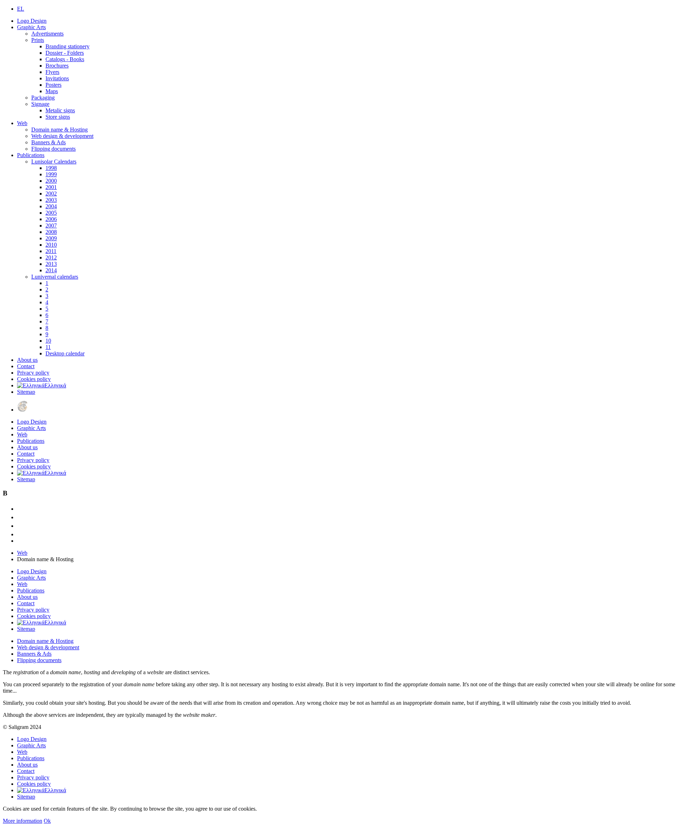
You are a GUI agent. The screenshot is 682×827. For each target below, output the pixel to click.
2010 (51, 245)
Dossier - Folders (64, 53)
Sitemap (26, 392)
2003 (51, 200)
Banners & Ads (48, 142)
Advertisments (47, 34)
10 (48, 341)
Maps (51, 91)
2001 (51, 187)
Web (22, 123)
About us (27, 360)
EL (20, 9)
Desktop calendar (65, 353)
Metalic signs (60, 110)
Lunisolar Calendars (53, 162)
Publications (30, 155)
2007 (51, 225)
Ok (47, 821)
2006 (51, 219)
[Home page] (22, 410)
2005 (51, 213)
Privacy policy (33, 373)
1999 (51, 174)
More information (22, 821)
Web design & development (62, 136)
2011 (50, 251)
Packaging (43, 98)
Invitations (57, 78)
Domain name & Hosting (59, 130)
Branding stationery (67, 46)
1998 (51, 168)
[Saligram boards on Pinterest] (20, 534)
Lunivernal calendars (54, 277)
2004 (51, 206)
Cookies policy (34, 379)
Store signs (57, 117)
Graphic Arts (31, 27)
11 (48, 347)
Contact (25, 366)
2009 (51, 238)
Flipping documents (53, 149)
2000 (51, 181)
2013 (51, 264)
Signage (40, 104)
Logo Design (32, 21)
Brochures (57, 66)
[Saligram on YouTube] (20, 526)
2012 (51, 257)
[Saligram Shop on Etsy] (20, 509)
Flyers (52, 72)
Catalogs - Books (64, 59)
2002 (51, 193)
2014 (51, 270)
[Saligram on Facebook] (20, 517)
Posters (53, 85)
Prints (37, 40)
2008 (51, 232)
